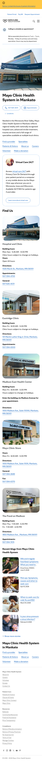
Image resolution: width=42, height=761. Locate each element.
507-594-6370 (8, 481)
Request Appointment (32, 14)
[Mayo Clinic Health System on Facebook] (3, 750)
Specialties (23, 141)
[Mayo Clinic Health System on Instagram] (7, 751)
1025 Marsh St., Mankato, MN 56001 (18, 268)
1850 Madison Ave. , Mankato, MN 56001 (19, 534)
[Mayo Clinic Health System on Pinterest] (20, 751)
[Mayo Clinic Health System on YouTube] (17, 751)
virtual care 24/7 (19, 171)
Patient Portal (12, 14)
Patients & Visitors (10, 146)
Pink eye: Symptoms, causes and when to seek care (29, 581)
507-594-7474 (8, 542)
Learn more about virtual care (18, 200)
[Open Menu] (38, 21)
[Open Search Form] (34, 21)
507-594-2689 (8, 474)
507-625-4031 (8, 283)
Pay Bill (20, 14)
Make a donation (21, 151)
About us (25, 146)
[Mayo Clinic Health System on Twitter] (13, 750)
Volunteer (6, 151)
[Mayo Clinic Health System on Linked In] (10, 751)
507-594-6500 (8, 347)
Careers (35, 146)
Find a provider (8, 141)
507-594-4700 (8, 276)
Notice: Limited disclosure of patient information (18, 6)
